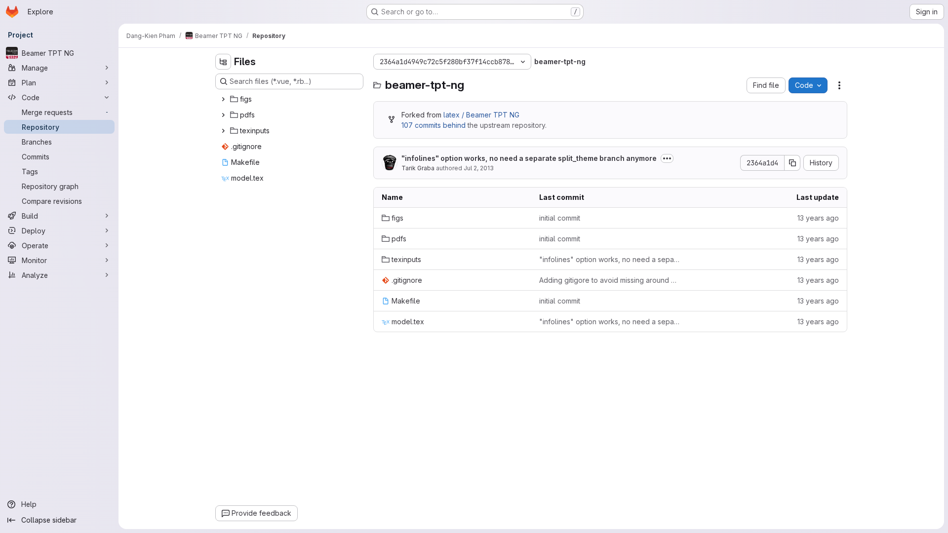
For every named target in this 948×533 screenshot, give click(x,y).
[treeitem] (290, 99)
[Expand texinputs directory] (223, 131)
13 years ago (818, 218)
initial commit (559, 218)
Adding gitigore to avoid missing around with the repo (610, 280)
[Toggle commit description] (667, 158)
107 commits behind (433, 125)
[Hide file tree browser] (223, 62)
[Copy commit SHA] (792, 163)
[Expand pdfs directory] (223, 115)
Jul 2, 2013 (479, 168)
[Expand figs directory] (223, 99)
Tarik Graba (417, 168)
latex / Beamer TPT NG (481, 115)
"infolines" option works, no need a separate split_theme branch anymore (529, 158)
